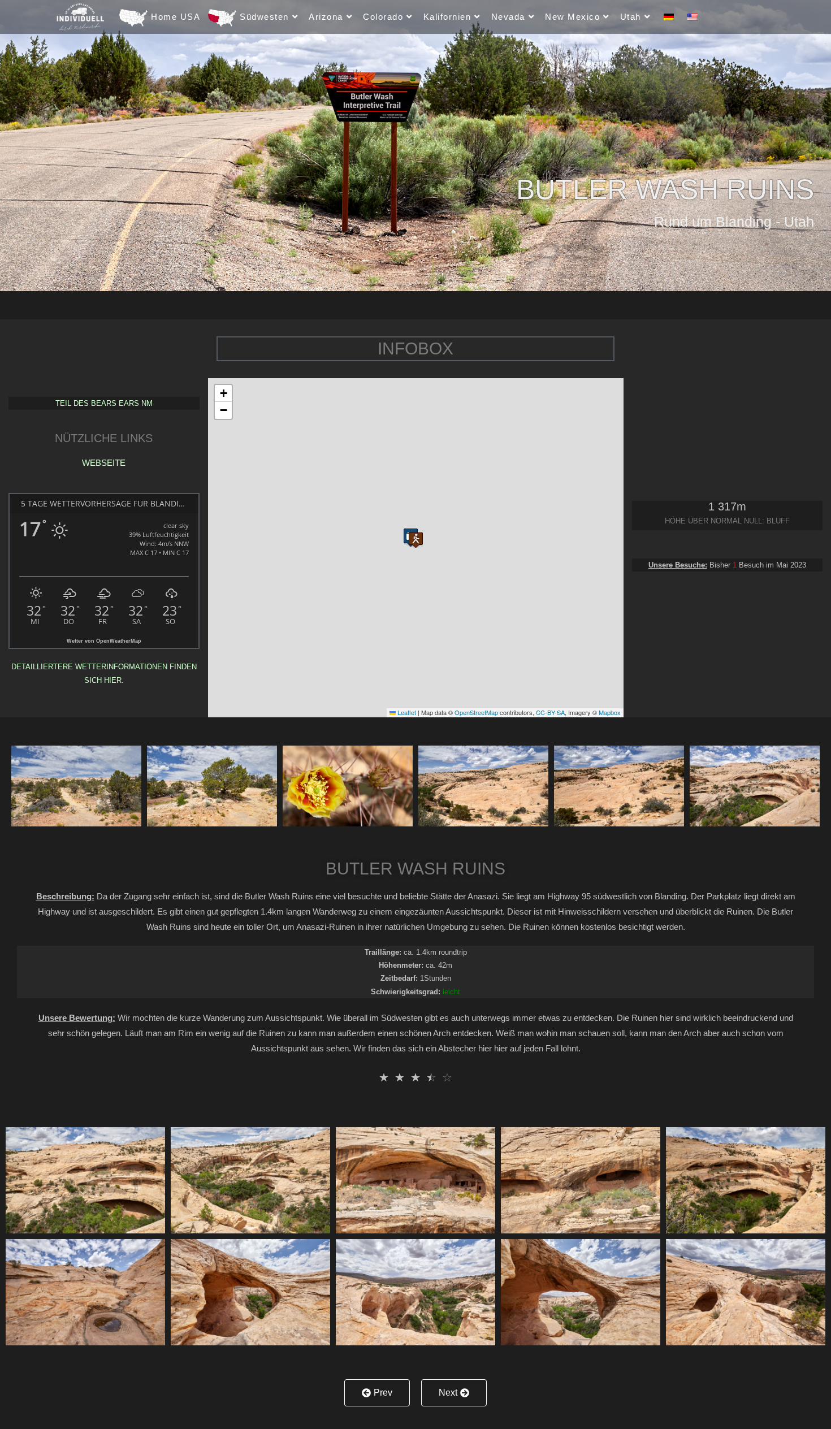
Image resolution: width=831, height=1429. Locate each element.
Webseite (103, 462)
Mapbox (610, 712)
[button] (416, 536)
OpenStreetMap (476, 712)
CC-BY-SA (550, 712)
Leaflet (406, 712)
